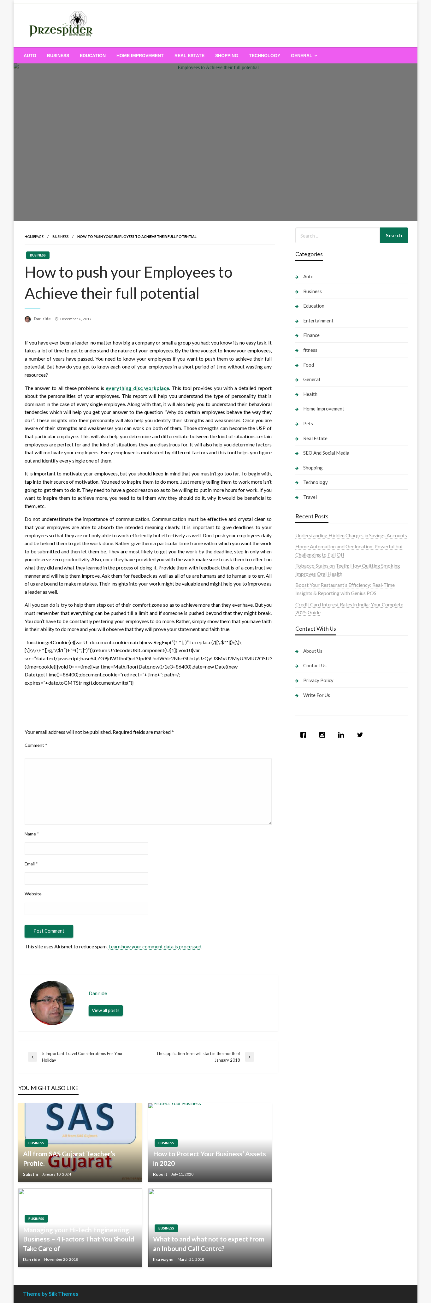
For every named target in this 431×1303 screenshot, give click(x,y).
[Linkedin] (342, 735)
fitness (310, 350)
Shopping (226, 55)
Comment (36, 745)
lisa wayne (163, 1259)
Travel (310, 497)
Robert (160, 1174)
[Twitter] (361, 735)
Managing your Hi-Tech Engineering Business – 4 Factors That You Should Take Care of (78, 1239)
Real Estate (189, 55)
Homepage (34, 236)
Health (310, 394)
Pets (308, 423)
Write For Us (316, 695)
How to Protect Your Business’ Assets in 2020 (209, 1158)
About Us (312, 651)
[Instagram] (323, 735)
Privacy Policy (318, 680)
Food (308, 365)
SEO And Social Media (326, 453)
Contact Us (315, 665)
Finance (311, 335)
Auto (30, 55)
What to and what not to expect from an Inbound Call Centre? (208, 1243)
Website (33, 893)
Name (32, 833)
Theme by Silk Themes (50, 1293)
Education (93, 55)
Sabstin (31, 1174)
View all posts (106, 1010)
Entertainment (318, 320)
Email (31, 863)
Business (58, 55)
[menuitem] (30, 55)
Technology (264, 55)
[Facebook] (304, 735)
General (301, 55)
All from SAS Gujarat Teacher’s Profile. (69, 1158)
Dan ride (43, 318)
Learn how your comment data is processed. (155, 946)
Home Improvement (140, 55)
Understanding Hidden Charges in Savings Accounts (351, 535)
